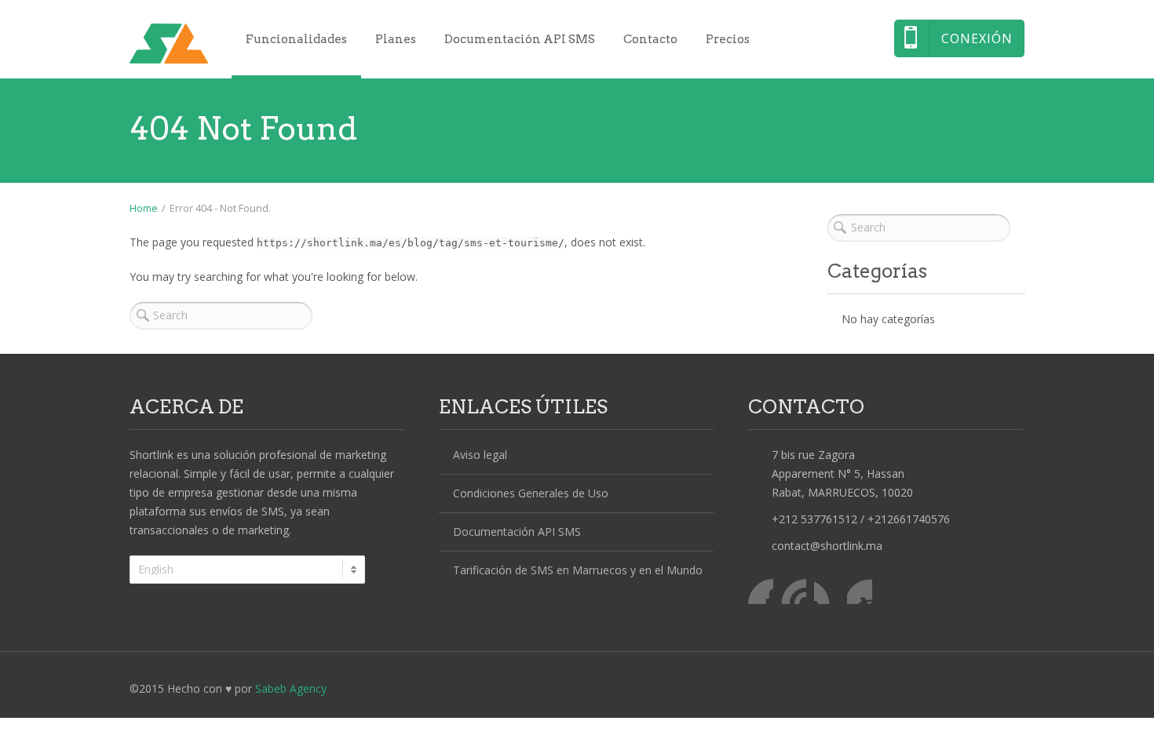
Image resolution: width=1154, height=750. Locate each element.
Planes (395, 39)
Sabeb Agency (291, 688)
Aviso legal (480, 454)
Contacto (650, 39)
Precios (728, 39)
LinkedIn (826, 591)
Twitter (793, 591)
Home (144, 208)
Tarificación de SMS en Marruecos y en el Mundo (578, 569)
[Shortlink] (169, 44)
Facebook (760, 591)
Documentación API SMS (519, 39)
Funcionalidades (296, 39)
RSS (859, 591)
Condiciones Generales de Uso (530, 493)
